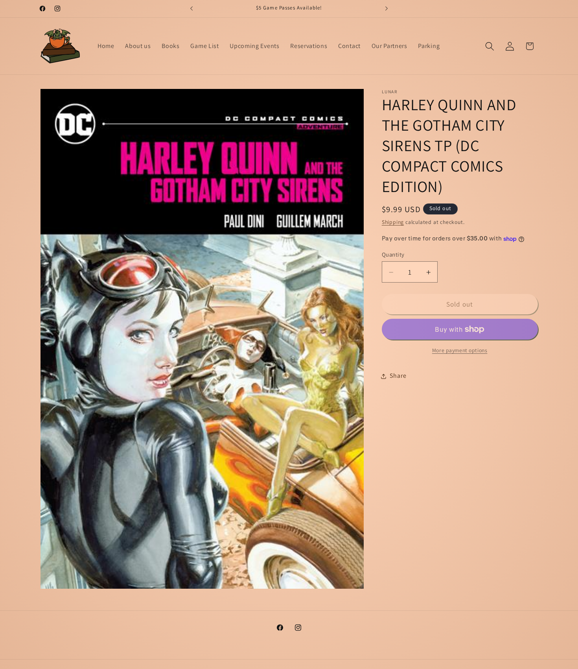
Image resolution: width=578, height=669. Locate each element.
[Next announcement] (386, 8)
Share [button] (398, 376)
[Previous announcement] (191, 8)
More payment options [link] (460, 350)
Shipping (393, 222)
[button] (490, 46)
